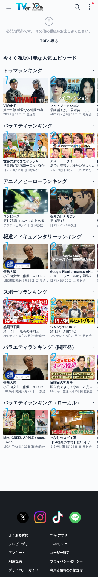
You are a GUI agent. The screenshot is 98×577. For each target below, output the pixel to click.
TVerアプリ (59, 535)
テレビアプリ (18, 544)
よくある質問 (18, 535)
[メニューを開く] (8, 6)
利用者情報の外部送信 (66, 570)
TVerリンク (59, 544)
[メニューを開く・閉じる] (89, 6)
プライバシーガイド (23, 570)
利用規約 (15, 561)
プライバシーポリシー (66, 561)
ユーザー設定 (60, 553)
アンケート (17, 553)
